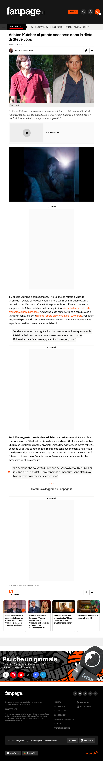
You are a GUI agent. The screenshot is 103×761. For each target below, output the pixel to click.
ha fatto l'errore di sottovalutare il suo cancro (59, 315)
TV (32, 27)
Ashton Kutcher (15, 585)
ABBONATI (73, 12)
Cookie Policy (60, 715)
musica (77, 27)
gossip (86, 27)
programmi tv (41, 27)
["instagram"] (13, 675)
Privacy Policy (60, 711)
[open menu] (3, 27)
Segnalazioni (59, 706)
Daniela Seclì (27, 50)
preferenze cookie (62, 728)
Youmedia (58, 702)
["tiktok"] (6, 675)
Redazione (58, 724)
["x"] (28, 675)
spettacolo (16, 26)
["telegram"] (43, 675)
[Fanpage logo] (22, 11)
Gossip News (28, 585)
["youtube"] (21, 675)
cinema (68, 27)
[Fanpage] (14, 693)
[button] (91, 50)
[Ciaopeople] (91, 754)
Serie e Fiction (56, 27)
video (37, 585)
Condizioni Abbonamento (64, 719)
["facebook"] (36, 675)
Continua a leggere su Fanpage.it (51, 489)
